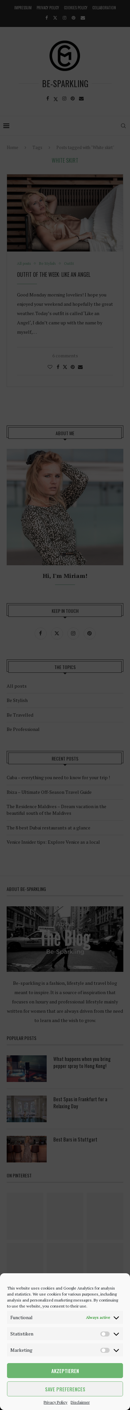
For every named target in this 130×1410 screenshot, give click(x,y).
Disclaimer (80, 1402)
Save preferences (65, 1389)
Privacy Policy (55, 1402)
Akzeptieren (65, 1370)
